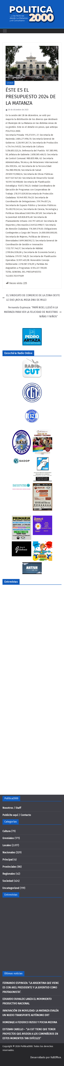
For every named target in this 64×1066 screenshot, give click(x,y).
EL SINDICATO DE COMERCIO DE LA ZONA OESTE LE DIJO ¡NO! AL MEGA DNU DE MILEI (33, 297)
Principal (7, 859)
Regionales (8, 873)
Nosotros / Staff (11, 807)
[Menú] (4, 31)
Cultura (6, 831)
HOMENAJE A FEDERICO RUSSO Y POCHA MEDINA (29, 1022)
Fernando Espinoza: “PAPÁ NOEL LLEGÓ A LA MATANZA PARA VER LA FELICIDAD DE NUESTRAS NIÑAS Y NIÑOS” (31, 312)
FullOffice (55, 1057)
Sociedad (7, 880)
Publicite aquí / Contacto (16, 814)
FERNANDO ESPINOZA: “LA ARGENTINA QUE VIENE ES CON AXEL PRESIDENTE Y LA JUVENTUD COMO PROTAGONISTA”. (30, 987)
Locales (10, 83)
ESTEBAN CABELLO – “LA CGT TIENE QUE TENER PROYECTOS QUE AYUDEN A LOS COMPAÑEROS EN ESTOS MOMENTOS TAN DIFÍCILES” (30, 1034)
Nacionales (8, 852)
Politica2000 (27, 1046)
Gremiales (8, 838)
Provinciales (9, 866)
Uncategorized (10, 888)
